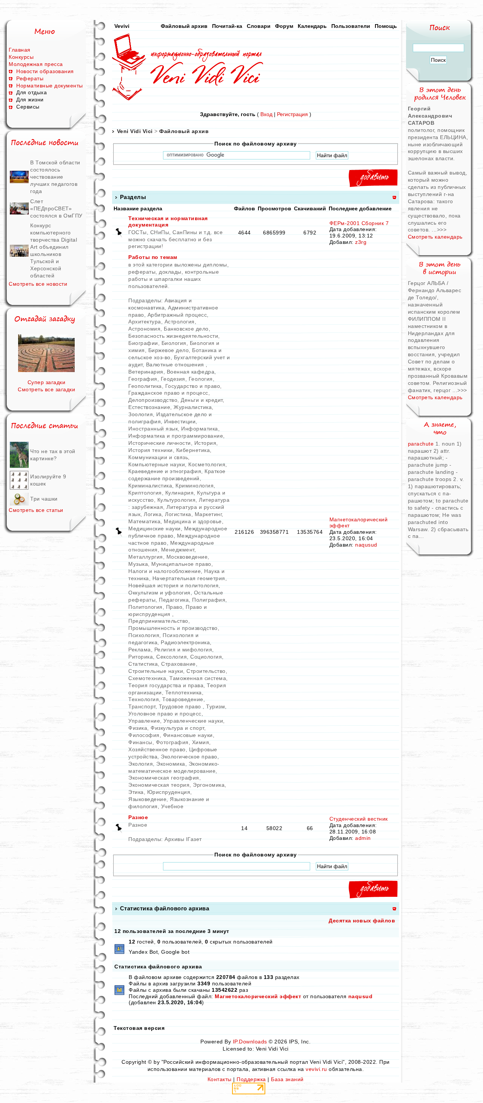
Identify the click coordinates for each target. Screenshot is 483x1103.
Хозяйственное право (157, 749)
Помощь (386, 26)
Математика (144, 521)
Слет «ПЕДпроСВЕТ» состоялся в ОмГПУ (56, 208)
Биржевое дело (168, 350)
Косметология (206, 464)
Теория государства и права (165, 685)
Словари (259, 26)
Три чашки (44, 499)
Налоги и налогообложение (164, 571)
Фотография (172, 742)
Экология (140, 764)
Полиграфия (208, 600)
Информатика (199, 429)
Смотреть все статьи (36, 510)
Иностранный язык (153, 429)
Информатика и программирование (175, 436)
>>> (442, 230)
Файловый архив (184, 26)
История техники (150, 450)
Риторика (140, 657)
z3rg (360, 242)
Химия (200, 742)
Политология (145, 607)
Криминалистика (150, 486)
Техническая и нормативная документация (168, 221)
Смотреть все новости (38, 284)
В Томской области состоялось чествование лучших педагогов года (55, 176)
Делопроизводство (152, 400)
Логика (153, 514)
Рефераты (29, 78)
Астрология (180, 322)
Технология (143, 699)
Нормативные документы (49, 86)
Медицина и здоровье (193, 521)
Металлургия (145, 557)
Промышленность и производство (173, 628)
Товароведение (182, 699)
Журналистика (193, 407)
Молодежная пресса (36, 64)
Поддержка (251, 1079)
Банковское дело (186, 329)
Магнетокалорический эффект (258, 996)
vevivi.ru (316, 1069)
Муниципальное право (181, 564)
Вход (266, 114)
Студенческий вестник (358, 819)
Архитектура (144, 322)
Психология (143, 635)
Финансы (140, 742)
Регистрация (292, 114)
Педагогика (174, 600)
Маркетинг (208, 514)
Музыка (138, 564)
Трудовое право (181, 706)
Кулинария (179, 493)
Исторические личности (159, 443)
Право (174, 607)
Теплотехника (183, 692)
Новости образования (45, 71)
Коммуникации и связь (158, 457)
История (205, 443)
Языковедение (147, 799)
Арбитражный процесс (177, 315)
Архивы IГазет (183, 839)
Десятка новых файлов (362, 921)
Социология (206, 657)
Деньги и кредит (202, 400)
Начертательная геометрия (188, 578)
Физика (137, 728)
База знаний (287, 1079)
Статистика (143, 664)
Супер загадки (47, 382)
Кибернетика (193, 450)
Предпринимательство (158, 621)
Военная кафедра (191, 372)
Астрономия (144, 329)
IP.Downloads (250, 1042)
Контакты (220, 1079)
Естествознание (149, 407)
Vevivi (121, 26)
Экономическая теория (158, 785)
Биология (174, 343)
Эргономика (209, 785)
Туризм (215, 706)
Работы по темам (152, 257)
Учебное (172, 806)
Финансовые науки (188, 735)
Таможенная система (197, 678)
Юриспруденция (169, 792)
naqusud (366, 545)
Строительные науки (155, 671)
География (142, 379)
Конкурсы (21, 57)
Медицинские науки (154, 528)
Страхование (178, 664)
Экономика (170, 764)
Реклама (139, 649)
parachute (421, 444)
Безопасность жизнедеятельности (173, 336)
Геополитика (145, 386)
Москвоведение (187, 557)
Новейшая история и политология (173, 585)
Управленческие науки (193, 721)
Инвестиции (179, 421)
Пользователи (350, 26)
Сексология (171, 657)
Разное (138, 817)
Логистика (178, 514)
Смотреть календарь (435, 237)
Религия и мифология (183, 649)
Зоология (140, 414)
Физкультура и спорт (177, 728)
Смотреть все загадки (46, 389)
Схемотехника (147, 678)
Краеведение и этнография (164, 471)
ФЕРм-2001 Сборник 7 (359, 223)
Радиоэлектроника (185, 642)
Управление (144, 721)
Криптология (145, 493)
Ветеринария (145, 372)
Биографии (143, 343)
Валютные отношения (176, 365)
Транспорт (141, 706)
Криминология (194, 486)
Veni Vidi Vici (135, 131)
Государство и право (192, 386)
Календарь (312, 26)
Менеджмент (177, 550)
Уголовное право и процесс (165, 714)
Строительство (206, 671)
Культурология (176, 500)
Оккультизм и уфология (159, 593)
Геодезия (173, 379)
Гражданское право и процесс (168, 393)
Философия (144, 735)
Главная (20, 50)
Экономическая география (163, 778)
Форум (284, 26)
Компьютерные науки (156, 464)
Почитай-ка (227, 26)
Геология (201, 379)
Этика (136, 792)
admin (363, 838)
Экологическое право (189, 757)
